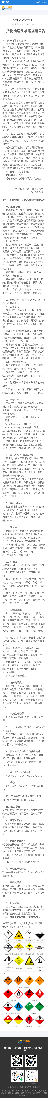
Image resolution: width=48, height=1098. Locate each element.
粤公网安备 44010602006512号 (16, 1093)
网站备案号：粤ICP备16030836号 (14, 1091)
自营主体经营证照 (34, 1093)
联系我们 (36, 1087)
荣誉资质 (28, 1087)
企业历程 (20, 1087)
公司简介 (12, 1087)
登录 (37, 3)
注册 (44, 3)
